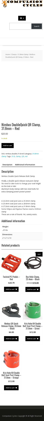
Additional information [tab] (25, 164)
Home (8, 54)
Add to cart (7, 145)
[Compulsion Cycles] (22, 6)
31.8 (13, 156)
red (26, 156)
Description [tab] (7, 164)
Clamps (14, 54)
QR (23, 156)
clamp (18, 156)
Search (36, 26)
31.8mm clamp (23, 54)
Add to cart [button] (10, 289)
